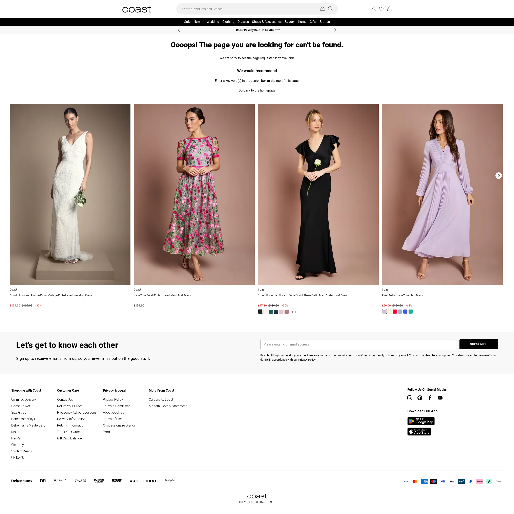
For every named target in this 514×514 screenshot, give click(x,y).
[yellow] (389, 311)
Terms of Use (112, 419)
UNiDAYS (17, 458)
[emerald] (271, 312)
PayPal (16, 438)
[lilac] (384, 311)
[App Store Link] (421, 426)
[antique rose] (281, 312)
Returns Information (71, 425)
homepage (267, 90)
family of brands (386, 355)
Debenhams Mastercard (28, 425)
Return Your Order (69, 406)
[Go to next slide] (498, 175)
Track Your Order (69, 432)
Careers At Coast (161, 399)
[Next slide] (335, 30)
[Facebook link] (430, 397)
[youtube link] (440, 397)
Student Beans (21, 451)
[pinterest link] (419, 397)
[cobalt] (405, 311)
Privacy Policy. (307, 359)
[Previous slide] (178, 30)
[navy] (276, 312)
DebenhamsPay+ (23, 419)
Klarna (15, 432)
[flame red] (395, 311)
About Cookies (113, 412)
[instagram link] (409, 397)
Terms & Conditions (116, 406)
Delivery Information (71, 419)
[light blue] (400, 311)
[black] (260, 312)
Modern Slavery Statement (168, 406)
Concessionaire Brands (119, 425)
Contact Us (65, 399)
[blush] (265, 312)
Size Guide (18, 412)
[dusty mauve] (286, 312)
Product (108, 432)
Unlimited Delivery (23, 399)
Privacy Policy (113, 399)
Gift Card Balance (69, 438)
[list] (257, 211)
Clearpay (17, 445)
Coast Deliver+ (21, 406)
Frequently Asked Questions (77, 412)
